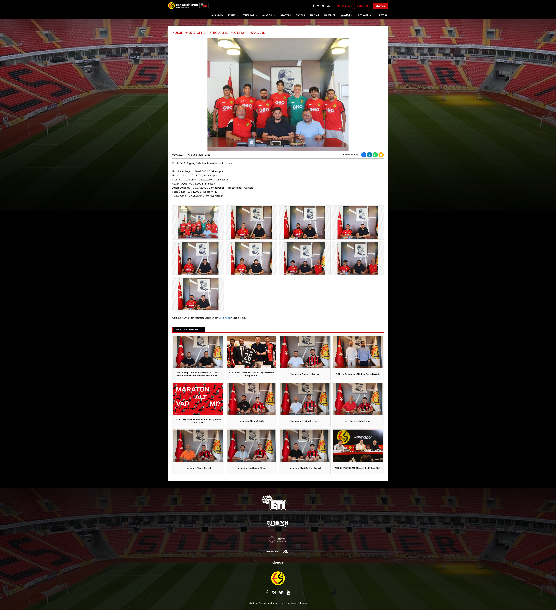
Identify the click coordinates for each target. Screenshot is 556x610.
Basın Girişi (225, 317)
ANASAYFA (217, 15)
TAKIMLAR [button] (248, 15)
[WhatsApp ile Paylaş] (375, 154)
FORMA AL (362, 6)
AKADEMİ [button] (267, 15)
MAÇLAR (314, 15)
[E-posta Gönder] (381, 154)
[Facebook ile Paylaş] (363, 154)
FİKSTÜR (300, 15)
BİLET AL (380, 6)
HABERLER (330, 15)
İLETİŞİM (383, 15)
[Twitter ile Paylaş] (369, 154)
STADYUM (285, 15)
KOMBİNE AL (343, 6)
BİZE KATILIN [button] (364, 15)
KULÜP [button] (231, 15)
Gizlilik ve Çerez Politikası (294, 603)
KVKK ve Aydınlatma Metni (263, 603)
